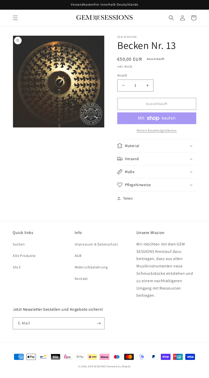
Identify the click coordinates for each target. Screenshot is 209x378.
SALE (17, 267)
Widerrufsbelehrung (91, 267)
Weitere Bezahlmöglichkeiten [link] (157, 130)
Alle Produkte (24, 255)
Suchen (19, 244)
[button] (15, 17)
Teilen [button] (128, 198)
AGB (78, 255)
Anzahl (122, 75)
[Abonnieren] (98, 323)
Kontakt (81, 278)
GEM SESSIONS (97, 366)
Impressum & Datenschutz (96, 244)
